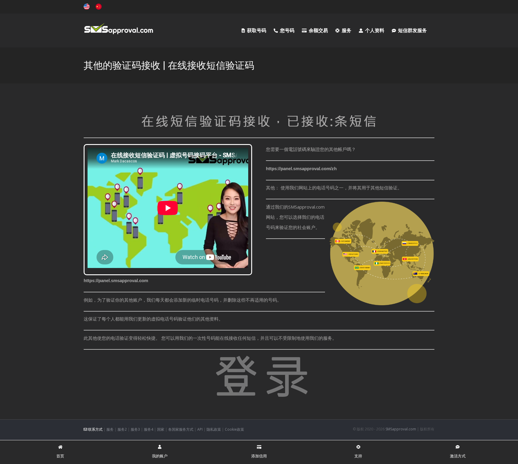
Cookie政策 (234, 429)
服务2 (122, 429)
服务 (110, 429)
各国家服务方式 (180, 429)
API (200, 429)
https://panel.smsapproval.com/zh (301, 168)
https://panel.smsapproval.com (116, 280)
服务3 (135, 429)
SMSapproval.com (401, 429)
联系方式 (95, 429)
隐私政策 (214, 429)
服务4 (148, 429)
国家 (160, 429)
